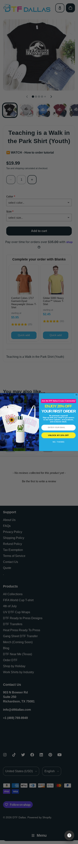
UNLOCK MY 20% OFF (58, 435)
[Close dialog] (76, 394)
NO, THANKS (58, 442)
